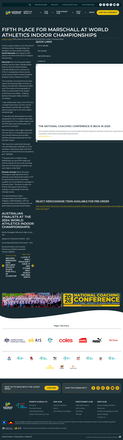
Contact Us (41, 61)
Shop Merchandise (41, 5)
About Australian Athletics (106, 405)
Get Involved (42, 51)
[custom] (107, 4)
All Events (32, 405)
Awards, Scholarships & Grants (107, 411)
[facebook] (100, 4)
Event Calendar (43, 46)
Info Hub (78, 12)
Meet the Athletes (59, 405)
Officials (78, 414)
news (10, 39)
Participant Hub (62, 12)
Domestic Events (35, 408)
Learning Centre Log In (70, 5)
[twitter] (111, 4)
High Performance (44, 56)
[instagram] (104, 4)
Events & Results (28, 12)
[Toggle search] (30, 5)
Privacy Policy (18, 436)
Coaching (79, 411)
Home (4, 39)
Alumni (55, 408)
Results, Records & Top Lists (39, 414)
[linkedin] (117, 4)
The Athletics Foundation (62, 411)
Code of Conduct (7, 436)
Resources (54, 5)
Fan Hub (46, 12)
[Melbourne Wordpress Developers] (120, 437)
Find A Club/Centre (88, 5)
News (91, 12)
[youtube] (114, 4)
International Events (36, 411)
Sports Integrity (102, 414)
